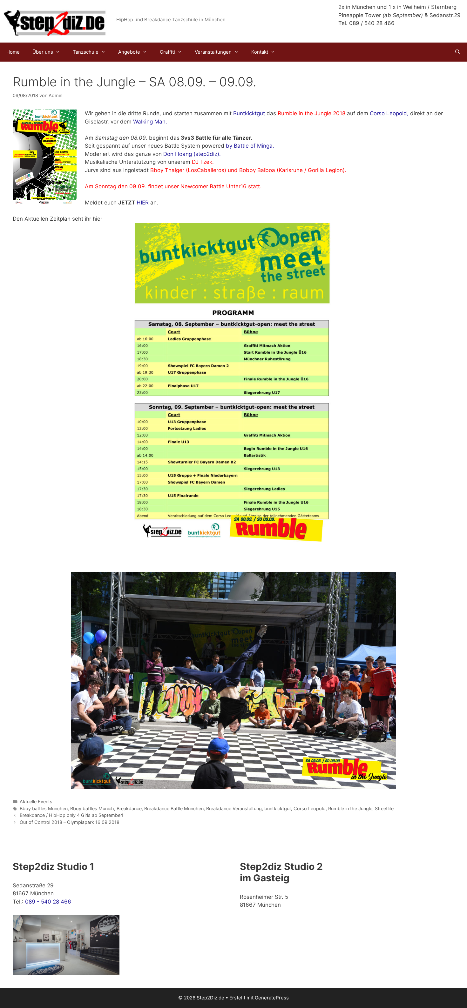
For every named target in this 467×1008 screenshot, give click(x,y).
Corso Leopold (310, 808)
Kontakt (259, 52)
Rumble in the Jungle (350, 808)
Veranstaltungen (213, 52)
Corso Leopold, (389, 113)
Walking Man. (150, 121)
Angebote (129, 52)
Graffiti (167, 52)
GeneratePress (272, 998)
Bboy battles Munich (92, 808)
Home (13, 52)
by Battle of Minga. (250, 146)
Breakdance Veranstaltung (234, 808)
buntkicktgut (277, 808)
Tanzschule (85, 52)
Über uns (42, 52)
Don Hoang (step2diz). (192, 154)
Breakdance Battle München (174, 808)
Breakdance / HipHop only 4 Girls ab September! (71, 815)
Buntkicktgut (249, 113)
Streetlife (384, 808)
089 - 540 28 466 (48, 901)
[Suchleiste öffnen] (457, 52)
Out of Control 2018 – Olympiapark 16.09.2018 (69, 822)
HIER (143, 202)
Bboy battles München (44, 808)
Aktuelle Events (36, 801)
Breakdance (129, 808)
